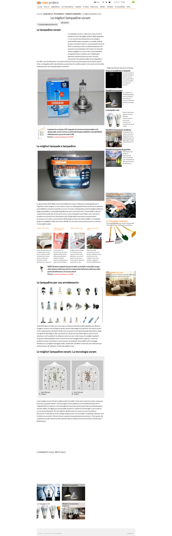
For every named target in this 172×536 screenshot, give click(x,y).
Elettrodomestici (68, 7)
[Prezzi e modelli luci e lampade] (114, 80)
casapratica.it (48, 14)
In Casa (40, 7)
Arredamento (55, 7)
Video (128, 7)
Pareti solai (94, 7)
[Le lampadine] (48, 492)
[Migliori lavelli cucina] (78, 241)
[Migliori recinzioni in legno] (95, 241)
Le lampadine (42, 485)
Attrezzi (86, 7)
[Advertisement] (58, 11)
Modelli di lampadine (70, 485)
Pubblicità (130, 533)
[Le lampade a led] (48, 511)
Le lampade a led (43, 504)
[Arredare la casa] (121, 283)
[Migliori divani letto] (45, 241)
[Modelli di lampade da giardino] (114, 159)
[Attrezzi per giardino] (121, 232)
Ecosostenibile (120, 7)
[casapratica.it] (48, 2)
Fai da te (46, 7)
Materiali (110, 7)
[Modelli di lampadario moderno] (73, 511)
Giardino (78, 7)
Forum (97, 2)
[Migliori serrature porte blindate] (61, 241)
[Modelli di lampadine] (73, 492)
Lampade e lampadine (73, 14)
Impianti (102, 7)
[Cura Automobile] (121, 205)
